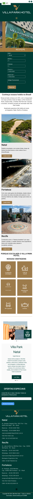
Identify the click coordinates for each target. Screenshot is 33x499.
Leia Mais (16, 377)
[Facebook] (29, 1)
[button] (16, 18)
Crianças (10, 64)
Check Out (11, 74)
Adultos (10, 58)
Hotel (9, 53)
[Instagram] (31, 1)
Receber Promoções (8, 403)
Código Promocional (13, 80)
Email (3, 396)
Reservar (11, 87)
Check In (10, 69)
